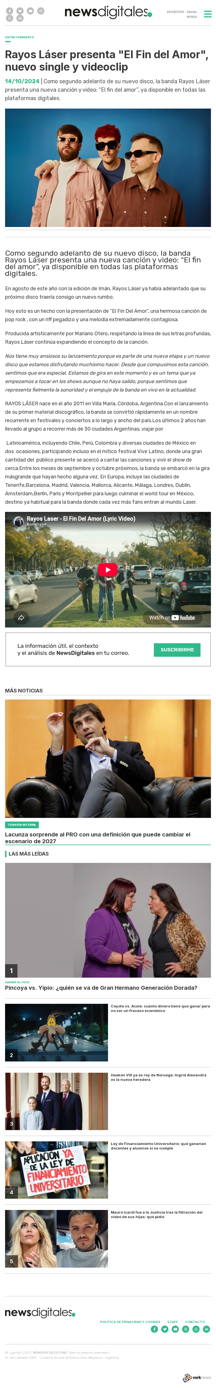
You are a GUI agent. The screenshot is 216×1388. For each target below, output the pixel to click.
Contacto (195, 1322)
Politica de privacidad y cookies (130, 1322)
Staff (172, 1322)
